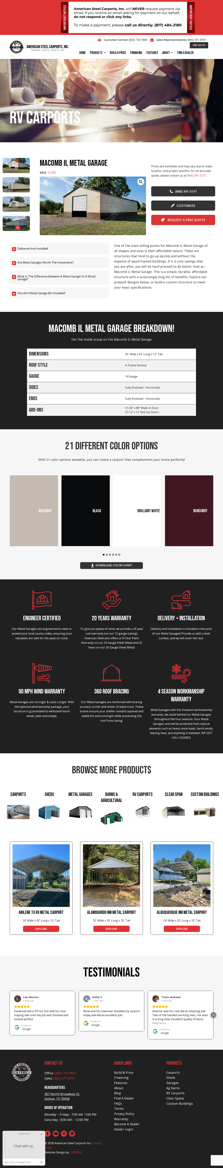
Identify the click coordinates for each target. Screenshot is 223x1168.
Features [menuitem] (152, 53)
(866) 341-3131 (196, 175)
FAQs (118, 1103)
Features (120, 1083)
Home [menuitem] (82, 53)
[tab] (18, 812)
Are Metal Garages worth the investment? (45, 262)
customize (186, 206)
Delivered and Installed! (32, 248)
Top (215, 1160)
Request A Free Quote (186, 220)
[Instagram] (64, 1134)
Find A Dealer (124, 1098)
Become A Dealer (127, 1124)
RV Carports (175, 1093)
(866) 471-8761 (196, 40)
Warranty (121, 1119)
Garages (172, 1083)
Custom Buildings (179, 1103)
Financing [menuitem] (136, 53)
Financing (121, 1077)
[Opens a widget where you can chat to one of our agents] (24, 1148)
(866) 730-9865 (138, 40)
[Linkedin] (72, 1134)
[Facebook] (47, 1134)
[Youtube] (56, 1134)
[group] (93, 206)
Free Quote (199, 45)
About (118, 1088)
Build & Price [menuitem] (118, 53)
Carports (173, 1072)
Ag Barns (173, 1088)
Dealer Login (123, 1129)
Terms (119, 1108)
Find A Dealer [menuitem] (185, 53)
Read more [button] (159, 1023)
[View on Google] (17, 998)
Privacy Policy (124, 1114)
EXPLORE (41, 929)
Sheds (170, 1077)
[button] (17, 227)
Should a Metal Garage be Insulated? (41, 293)
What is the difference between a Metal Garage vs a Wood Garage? (56, 277)
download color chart (114, 565)
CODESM (75, 1152)
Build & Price (123, 1072)
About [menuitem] (166, 53)
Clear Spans (175, 1098)
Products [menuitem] (96, 53)
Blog (117, 1093)
